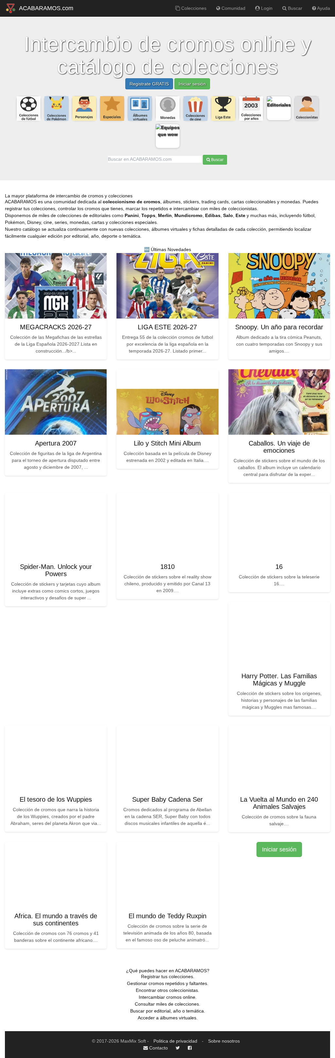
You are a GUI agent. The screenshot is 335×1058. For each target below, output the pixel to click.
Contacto (158, 1047)
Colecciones (193, 8)
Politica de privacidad (175, 1041)
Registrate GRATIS (149, 83)
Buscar (294, 8)
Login (266, 8)
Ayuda (323, 8)
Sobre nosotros (224, 1041)
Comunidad (232, 8)
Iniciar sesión (192, 83)
